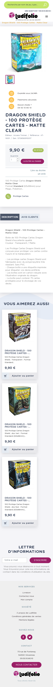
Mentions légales (26, 620)
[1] (6, 172)
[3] (10, 172)
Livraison (26, 593)
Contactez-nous (26, 596)
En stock (38, 150)
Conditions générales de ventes (26, 616)
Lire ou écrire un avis (38, 172)
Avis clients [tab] (29, 217)
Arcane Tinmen (20, 135)
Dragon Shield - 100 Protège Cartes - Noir (18, 499)
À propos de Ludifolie (27, 613)
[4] (12, 172)
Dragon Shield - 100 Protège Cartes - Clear (18, 352)
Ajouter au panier (32, 161)
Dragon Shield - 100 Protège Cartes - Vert (18, 425)
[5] (15, 172)
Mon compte (26, 600)
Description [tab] (10, 217)
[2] (8, 172)
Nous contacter (26, 665)
